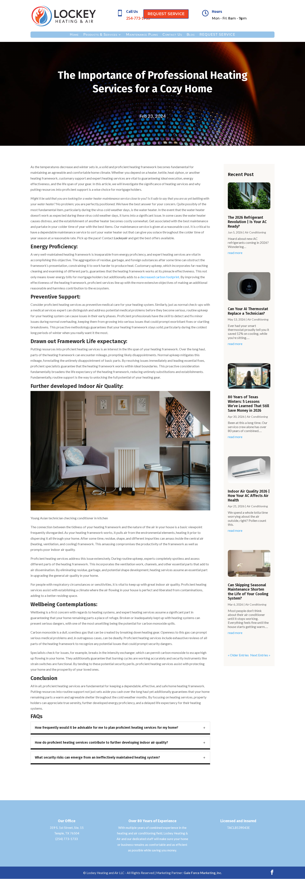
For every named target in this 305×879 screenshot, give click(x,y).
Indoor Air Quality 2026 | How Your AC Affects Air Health (249, 496)
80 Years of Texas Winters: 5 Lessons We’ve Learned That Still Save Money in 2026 (248, 404)
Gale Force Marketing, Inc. (203, 873)
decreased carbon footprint (159, 277)
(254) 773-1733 (66, 839)
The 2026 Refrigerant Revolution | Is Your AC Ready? (247, 222)
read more (235, 253)
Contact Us (172, 34)
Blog (191, 34)
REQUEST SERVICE (166, 14)
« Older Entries (238, 655)
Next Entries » (260, 655)
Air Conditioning (255, 232)
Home (74, 34)
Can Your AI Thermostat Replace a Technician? (248, 311)
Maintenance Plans (142, 34)
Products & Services (100, 34)
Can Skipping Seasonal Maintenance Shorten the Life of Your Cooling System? (248, 592)
